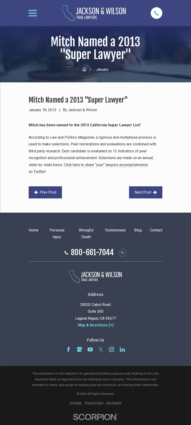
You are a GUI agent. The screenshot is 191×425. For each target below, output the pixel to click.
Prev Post (48, 192)
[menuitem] (76, 403)
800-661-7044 (92, 252)
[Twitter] (100, 349)
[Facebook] (68, 349)
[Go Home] (84, 69)
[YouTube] (90, 349)
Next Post (143, 192)
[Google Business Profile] (79, 349)
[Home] (94, 13)
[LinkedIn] (122, 349)
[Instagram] (111, 349)
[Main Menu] (33, 13)
